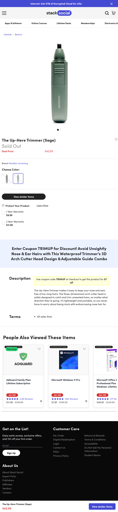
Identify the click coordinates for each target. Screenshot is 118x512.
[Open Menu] (5, 13)
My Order (58, 435)
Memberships (88, 23)
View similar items (24, 196)
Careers (6, 492)
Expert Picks (9, 476)
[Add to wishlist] (116, 139)
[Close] (111, 4)
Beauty (18, 34)
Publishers (8, 480)
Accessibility (91, 443)
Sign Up (11, 453)
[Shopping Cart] (113, 13)
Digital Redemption (64, 439)
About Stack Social (12, 472)
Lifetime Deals (64, 23)
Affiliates (7, 484)
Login (56, 443)
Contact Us (59, 447)
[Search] (107, 13)
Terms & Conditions (95, 439)
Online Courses (39, 23)
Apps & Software (13, 23)
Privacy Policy (61, 455)
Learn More (42, 205)
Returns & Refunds (94, 435)
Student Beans (92, 455)
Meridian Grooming (18, 163)
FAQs (56, 451)
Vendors (6, 488)
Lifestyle (8, 34)
